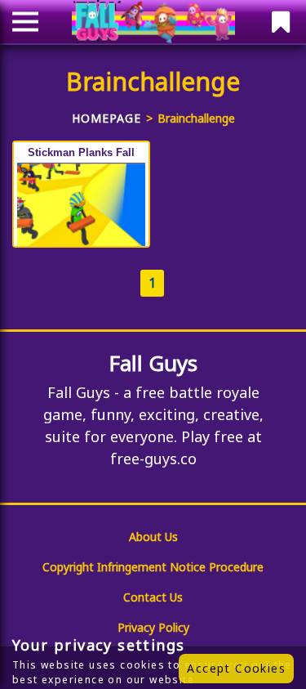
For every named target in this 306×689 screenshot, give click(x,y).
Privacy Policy (153, 627)
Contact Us (153, 597)
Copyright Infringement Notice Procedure (153, 567)
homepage (106, 118)
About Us (153, 536)
